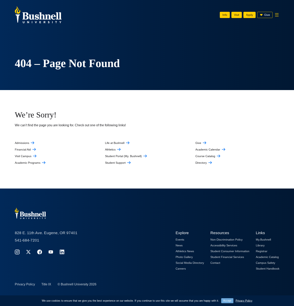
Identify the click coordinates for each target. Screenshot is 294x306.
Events (180, 239)
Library (260, 245)
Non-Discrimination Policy (226, 239)
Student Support (115, 162)
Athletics (110, 149)
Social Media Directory (190, 262)
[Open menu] (276, 14)
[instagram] (17, 252)
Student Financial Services (227, 257)
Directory (201, 162)
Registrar (261, 251)
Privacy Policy (25, 284)
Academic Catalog (267, 257)
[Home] (38, 14)
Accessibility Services (223, 245)
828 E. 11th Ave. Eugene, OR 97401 (46, 233)
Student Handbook (267, 268)
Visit (236, 14)
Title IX (46, 284)
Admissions (22, 142)
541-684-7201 (27, 240)
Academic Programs (27, 162)
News (179, 245)
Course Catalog (205, 156)
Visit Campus (23, 156)
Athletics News (185, 251)
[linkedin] (62, 252)
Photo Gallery (184, 257)
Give (267, 14)
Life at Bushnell (114, 142)
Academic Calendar (207, 149)
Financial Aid (23, 149)
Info (224, 14)
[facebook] (39, 252)
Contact (215, 262)
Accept (227, 300)
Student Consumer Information (229, 251)
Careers (181, 268)
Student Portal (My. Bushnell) (123, 156)
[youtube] (50, 252)
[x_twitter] (28, 252)
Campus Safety (265, 262)
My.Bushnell (263, 239)
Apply (249, 14)
